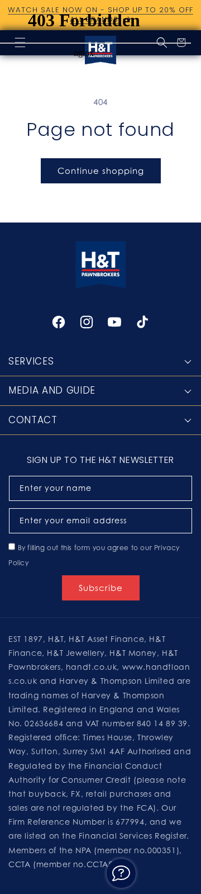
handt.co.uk (91, 666)
